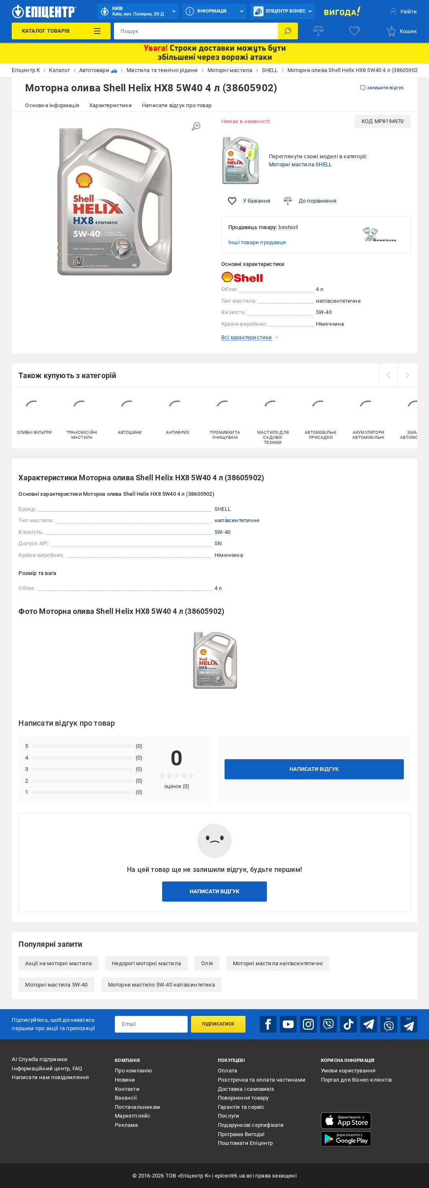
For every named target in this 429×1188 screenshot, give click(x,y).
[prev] (388, 375)
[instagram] (308, 1024)
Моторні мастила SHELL (300, 164)
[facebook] (268, 1024)
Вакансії (126, 1098)
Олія (207, 963)
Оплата (227, 1070)
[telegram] (368, 1024)
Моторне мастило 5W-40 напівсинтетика (161, 985)
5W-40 (222, 532)
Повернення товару (243, 1098)
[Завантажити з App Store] (346, 1120)
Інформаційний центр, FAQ (47, 1068)
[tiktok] (348, 1024)
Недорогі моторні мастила (146, 963)
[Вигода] (342, 11)
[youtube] (288, 1024)
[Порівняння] (318, 31)
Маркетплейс (132, 1116)
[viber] (328, 1024)
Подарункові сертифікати (251, 1125)
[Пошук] (288, 31)
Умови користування (348, 1070)
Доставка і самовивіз (246, 1089)
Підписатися (218, 1024)
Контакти (127, 1089)
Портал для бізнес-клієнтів (356, 1080)
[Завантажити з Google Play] (346, 1139)
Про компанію (133, 1070)
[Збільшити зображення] (196, 126)
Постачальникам (137, 1107)
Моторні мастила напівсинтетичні (278, 963)
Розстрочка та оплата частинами (261, 1080)
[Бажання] (354, 31)
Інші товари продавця (257, 242)
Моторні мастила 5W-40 (56, 985)
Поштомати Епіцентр (245, 1143)
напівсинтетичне (236, 520)
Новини (125, 1080)
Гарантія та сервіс (241, 1107)
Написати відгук (314, 769)
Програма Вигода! (241, 1134)
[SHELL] (242, 277)
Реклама (126, 1125)
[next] (407, 375)
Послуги (228, 1116)
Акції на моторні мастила (58, 963)
